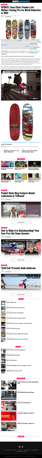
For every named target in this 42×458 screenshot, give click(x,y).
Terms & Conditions (27, 450)
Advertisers (14, 450)
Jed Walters (19, 40)
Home (4, 450)
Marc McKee (27, 46)
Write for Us (9, 450)
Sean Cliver (25, 146)
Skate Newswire (8, 16)
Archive (9, 146)
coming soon (35, 47)
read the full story (33, 48)
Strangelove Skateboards (33, 146)
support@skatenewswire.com (21, 451)
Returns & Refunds (35, 450)
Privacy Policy (20, 450)
